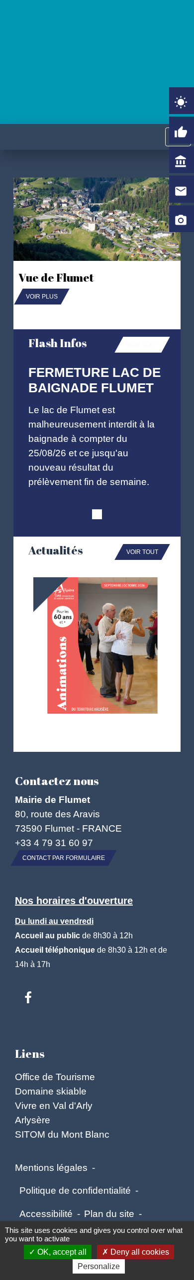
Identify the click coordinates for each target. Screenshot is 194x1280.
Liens (29, 1053)
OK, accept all (61, 1252)
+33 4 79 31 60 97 (54, 842)
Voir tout (142, 344)
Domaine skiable (51, 1091)
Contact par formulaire (63, 857)
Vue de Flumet (56, 277)
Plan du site (109, 1213)
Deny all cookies (138, 1252)
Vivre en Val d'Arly (54, 1105)
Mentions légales (51, 1167)
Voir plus (42, 296)
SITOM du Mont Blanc (62, 1134)
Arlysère (32, 1119)
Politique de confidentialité (75, 1190)
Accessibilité (46, 1213)
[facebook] (28, 998)
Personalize (99, 1266)
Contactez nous (56, 781)
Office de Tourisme (55, 1076)
